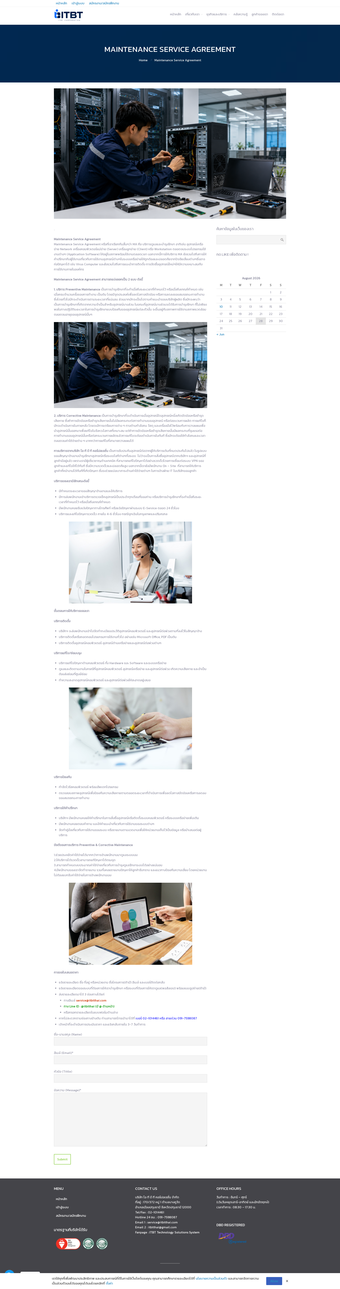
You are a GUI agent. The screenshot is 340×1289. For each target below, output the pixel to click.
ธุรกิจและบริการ (216, 14)
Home (143, 60)
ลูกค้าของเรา (259, 14)
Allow (274, 1281)
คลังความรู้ (241, 14)
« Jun (220, 334)
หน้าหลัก (175, 14)
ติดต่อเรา (278, 14)
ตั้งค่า (109, 1283)
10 (221, 306)
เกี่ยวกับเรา (192, 14)
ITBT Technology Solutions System (174, 1232)
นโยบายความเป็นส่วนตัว (211, 1278)
